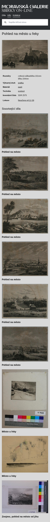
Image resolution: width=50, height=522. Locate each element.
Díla (4, 15)
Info (9, 15)
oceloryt (21, 91)
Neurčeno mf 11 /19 (26, 100)
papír (20, 87)
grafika (21, 83)
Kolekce (16, 15)
